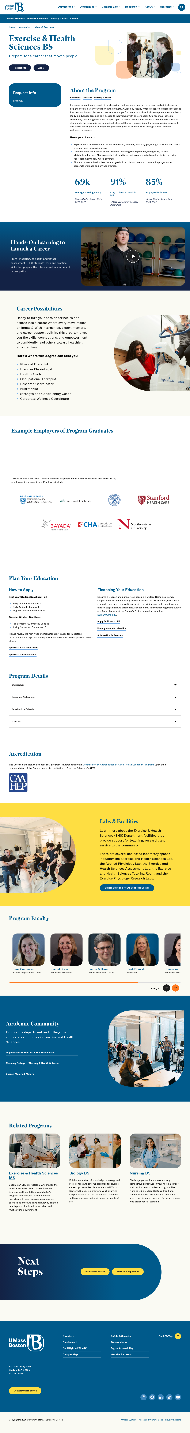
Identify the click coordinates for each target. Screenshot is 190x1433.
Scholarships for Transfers (110, 635)
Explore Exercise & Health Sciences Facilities (126, 887)
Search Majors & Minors (20, 1074)
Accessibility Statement (151, 1419)
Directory (68, 1336)
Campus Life (110, 7)
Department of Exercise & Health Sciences (30, 1052)
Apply (41, 67)
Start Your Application (128, 1271)
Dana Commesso (23, 969)
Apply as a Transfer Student (23, 654)
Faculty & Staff (59, 18)
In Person (87, 97)
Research (131, 7)
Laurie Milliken (98, 969)
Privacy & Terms (173, 1419)
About (149, 7)
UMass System (128, 1419)
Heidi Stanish (135, 969)
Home (12, 27)
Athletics (166, 7)
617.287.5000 (16, 1373)
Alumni (74, 18)
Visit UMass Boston (95, 1271)
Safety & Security (121, 1336)
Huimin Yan (171, 969)
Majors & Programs (44, 27)
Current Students (15, 18)
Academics (87, 7)
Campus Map (70, 1354)
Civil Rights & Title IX (75, 1348)
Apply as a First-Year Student (23, 647)
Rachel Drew (59, 969)
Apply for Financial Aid (108, 621)
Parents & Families (37, 18)
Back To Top (165, 1336)
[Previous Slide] (166, 988)
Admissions (65, 7)
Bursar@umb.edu (106, 614)
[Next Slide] (175, 988)
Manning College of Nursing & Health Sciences (32, 1063)
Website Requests (121, 1354)
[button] (95, 685)
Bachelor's (75, 97)
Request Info (20, 67)
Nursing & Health (102, 97)
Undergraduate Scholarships (111, 628)
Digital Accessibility (122, 1348)
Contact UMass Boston (25, 1390)
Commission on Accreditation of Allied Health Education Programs (118, 764)
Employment (70, 1342)
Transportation (119, 1342)
